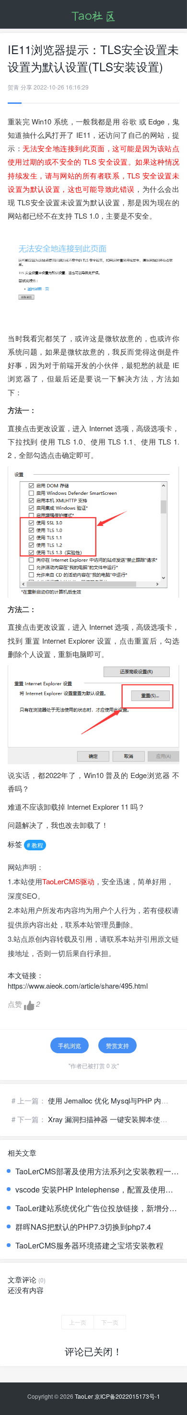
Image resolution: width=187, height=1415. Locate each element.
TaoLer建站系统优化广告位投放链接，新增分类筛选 (97, 1208)
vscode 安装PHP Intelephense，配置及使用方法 (97, 1189)
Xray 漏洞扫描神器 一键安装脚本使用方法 (115, 1119)
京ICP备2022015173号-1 (127, 1396)
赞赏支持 (117, 1045)
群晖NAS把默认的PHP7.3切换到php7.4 (83, 1227)
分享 (26, 87)
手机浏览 (69, 1045)
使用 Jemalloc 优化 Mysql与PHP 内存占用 (115, 1100)
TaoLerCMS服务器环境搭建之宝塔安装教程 (89, 1245)
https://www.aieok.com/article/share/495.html (78, 985)
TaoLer (84, 1396)
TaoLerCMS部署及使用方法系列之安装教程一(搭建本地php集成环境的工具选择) (97, 1171)
